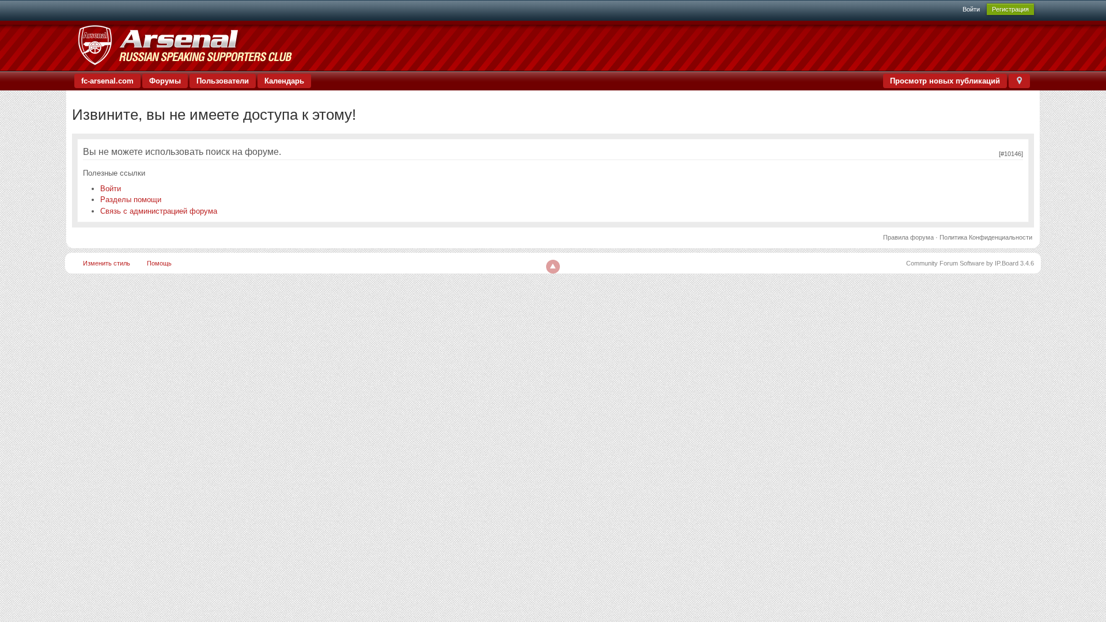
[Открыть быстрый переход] (1019, 81)
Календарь (284, 81)
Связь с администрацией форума (158, 211)
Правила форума (908, 237)
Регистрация (1010, 9)
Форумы (165, 81)
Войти (971, 9)
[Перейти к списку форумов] (184, 45)
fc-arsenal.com (107, 81)
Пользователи (222, 81)
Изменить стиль (106, 263)
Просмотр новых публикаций (945, 81)
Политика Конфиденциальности (986, 237)
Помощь (159, 263)
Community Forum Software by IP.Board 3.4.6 (970, 263)
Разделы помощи (130, 199)
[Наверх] (553, 267)
